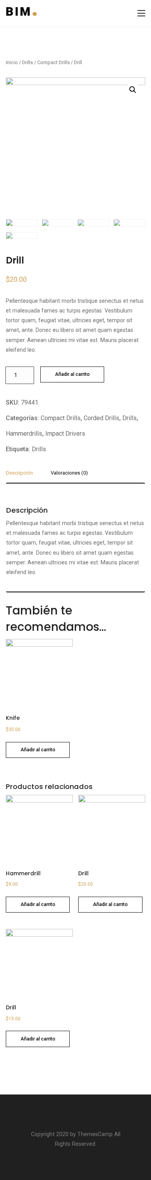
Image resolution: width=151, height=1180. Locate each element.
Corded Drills (101, 418)
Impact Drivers (65, 433)
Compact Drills (53, 62)
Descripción (19, 473)
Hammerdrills (24, 433)
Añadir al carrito (72, 374)
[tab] (22, 476)
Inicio (12, 62)
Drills (27, 62)
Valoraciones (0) (69, 473)
